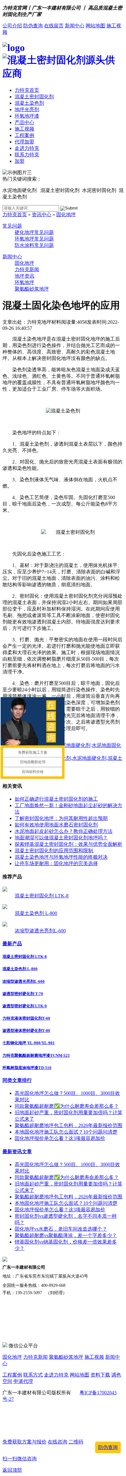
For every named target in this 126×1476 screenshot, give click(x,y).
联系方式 (33, 1374)
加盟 (19, 161)
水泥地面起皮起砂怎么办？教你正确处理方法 (64, 831)
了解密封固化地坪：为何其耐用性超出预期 (61, 818)
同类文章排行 (17, 1080)
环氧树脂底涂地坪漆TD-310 (26, 1067)
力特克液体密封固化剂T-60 (26, 1018)
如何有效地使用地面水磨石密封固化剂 (56, 824)
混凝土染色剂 (29, 103)
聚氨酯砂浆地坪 (32, 288)
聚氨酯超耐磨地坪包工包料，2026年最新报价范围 (68, 1125)
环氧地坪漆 (27, 116)
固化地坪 (66, 214)
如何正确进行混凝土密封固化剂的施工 (56, 799)
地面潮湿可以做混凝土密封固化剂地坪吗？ (61, 837)
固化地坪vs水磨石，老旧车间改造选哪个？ (61, 1229)
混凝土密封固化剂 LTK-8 (42, 895)
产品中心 (24, 122)
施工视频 (24, 128)
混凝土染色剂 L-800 (36, 913)
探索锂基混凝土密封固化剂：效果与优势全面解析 (68, 844)
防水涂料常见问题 (34, 245)
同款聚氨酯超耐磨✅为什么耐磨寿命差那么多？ (67, 1106)
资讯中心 (41, 214)
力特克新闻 (27, 269)
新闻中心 (74, 25)
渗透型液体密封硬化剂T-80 (26, 1030)
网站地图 (95, 25)
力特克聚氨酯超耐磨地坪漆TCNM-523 (36, 1055)
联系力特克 (27, 154)
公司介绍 (12, 25)
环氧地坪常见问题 (34, 238)
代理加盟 (24, 141)
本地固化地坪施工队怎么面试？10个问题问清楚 (66, 1131)
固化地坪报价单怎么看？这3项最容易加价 (60, 1138)
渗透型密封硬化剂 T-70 (22, 993)
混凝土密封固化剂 (34, 96)
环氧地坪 (24, 282)
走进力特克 (27, 148)
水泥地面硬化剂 (73, 745)
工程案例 (24, 135)
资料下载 (100, 1374)
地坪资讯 (24, 276)
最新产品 (12, 943)
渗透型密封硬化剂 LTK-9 (24, 1006)
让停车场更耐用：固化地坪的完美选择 (56, 863)
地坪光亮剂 (27, 109)
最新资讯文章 (17, 1151)
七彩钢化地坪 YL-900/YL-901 (28, 1043)
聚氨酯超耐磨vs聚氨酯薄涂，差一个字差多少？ (66, 1235)
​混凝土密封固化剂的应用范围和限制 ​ (54, 850)
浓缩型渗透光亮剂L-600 (40, 930)
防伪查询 (33, 25)
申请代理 (23, 1381)
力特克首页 (27, 90)
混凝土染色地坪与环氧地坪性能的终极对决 (61, 857)
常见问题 (12, 225)
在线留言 (54, 25)
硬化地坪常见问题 (34, 232)
